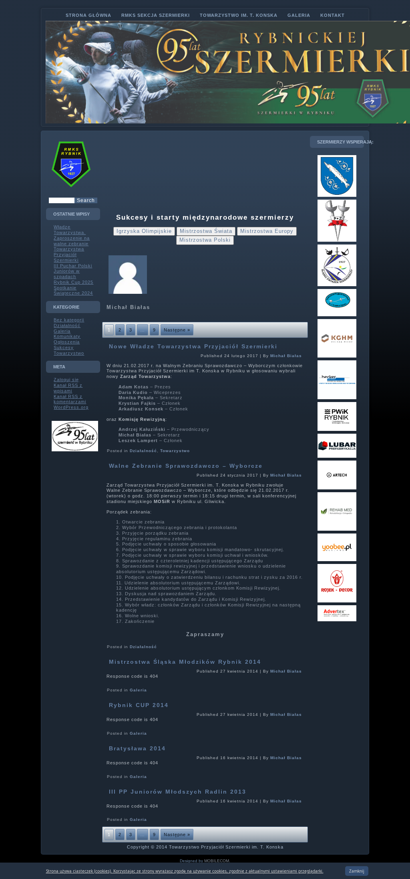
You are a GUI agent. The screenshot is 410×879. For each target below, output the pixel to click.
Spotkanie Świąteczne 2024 (73, 290)
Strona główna (88, 15)
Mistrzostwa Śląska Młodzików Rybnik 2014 (185, 662)
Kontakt (332, 15)
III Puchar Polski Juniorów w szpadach (73, 271)
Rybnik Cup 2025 (73, 282)
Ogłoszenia (67, 341)
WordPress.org (71, 407)
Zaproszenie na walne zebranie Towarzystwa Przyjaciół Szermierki (72, 249)
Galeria (298, 15)
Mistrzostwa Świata (206, 231)
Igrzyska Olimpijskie (144, 231)
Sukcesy (64, 347)
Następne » (177, 329)
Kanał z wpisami (68, 388)
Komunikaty (67, 336)
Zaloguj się (66, 379)
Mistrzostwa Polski (205, 240)
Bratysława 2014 (137, 748)
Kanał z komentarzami (70, 399)
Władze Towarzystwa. (70, 229)
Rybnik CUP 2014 (139, 705)
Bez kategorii (69, 319)
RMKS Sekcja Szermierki (155, 15)
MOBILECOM (216, 861)
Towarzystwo (69, 353)
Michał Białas (286, 356)
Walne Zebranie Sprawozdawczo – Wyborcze (186, 466)
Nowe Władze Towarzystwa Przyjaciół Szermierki (193, 346)
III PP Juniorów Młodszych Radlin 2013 (177, 791)
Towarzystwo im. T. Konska (238, 15)
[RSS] (52, 843)
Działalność (67, 325)
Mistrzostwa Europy (266, 231)
